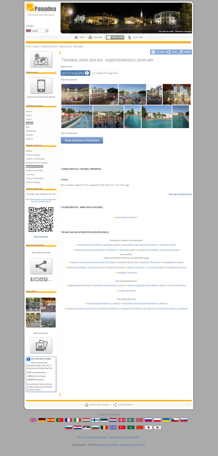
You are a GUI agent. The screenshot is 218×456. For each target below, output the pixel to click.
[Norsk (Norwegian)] (139, 420)
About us (80, 437)
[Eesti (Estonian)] (104, 420)
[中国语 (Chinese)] (139, 427)
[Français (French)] (68, 420)
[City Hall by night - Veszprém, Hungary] (126, 18)
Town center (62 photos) (126, 217)
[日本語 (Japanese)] (148, 427)
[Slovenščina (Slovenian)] (68, 427)
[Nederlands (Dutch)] (113, 420)
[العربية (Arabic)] (130, 427)
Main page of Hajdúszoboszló (180, 194)
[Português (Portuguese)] (59, 420)
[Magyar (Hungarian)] (86, 420)
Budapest (133, 444)
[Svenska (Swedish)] (130, 420)
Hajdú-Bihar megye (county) (149, 244)
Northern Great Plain (49, 46)
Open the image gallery (73, 73)
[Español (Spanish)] (50, 420)
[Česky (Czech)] (175, 420)
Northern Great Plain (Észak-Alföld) (105, 250)
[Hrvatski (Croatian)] (77, 427)
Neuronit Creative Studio (108, 444)
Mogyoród (124, 444)
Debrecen (86, 267)
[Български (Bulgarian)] (95, 427)
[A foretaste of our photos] (41, 345)
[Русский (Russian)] (148, 420)
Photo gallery (78, 46)
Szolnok (116, 267)
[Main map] (41, 59)
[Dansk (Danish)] (121, 420)
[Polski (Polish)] (157, 420)
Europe (127, 290)
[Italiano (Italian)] (77, 420)
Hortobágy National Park (128, 262)
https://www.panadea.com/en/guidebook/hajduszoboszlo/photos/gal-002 (41, 200)
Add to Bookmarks (41, 236)
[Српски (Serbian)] (86, 427)
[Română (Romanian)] (104, 427)
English (35, 30)
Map (127, 185)
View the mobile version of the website (124, 437)
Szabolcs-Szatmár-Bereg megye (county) (93, 262)
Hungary (36, 46)
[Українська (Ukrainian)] (166, 420)
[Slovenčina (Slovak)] (183, 420)
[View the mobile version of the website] (41, 86)
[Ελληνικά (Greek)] (113, 427)
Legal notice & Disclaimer (96, 437)
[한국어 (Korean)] (157, 427)
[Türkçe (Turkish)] (122, 427)
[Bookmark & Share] (41, 266)
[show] (60, 394)
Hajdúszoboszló (65, 46)
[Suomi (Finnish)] (95, 420)
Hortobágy (176, 267)
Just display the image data (105, 73)
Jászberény (151, 262)
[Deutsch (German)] (42, 420)
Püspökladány (173, 262)
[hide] (60, 52)
